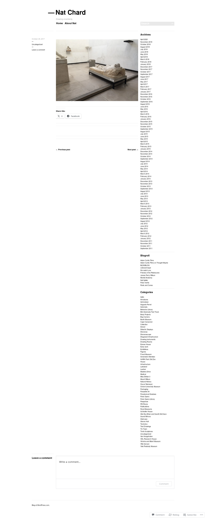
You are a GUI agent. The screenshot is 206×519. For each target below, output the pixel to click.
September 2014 (146, 158)
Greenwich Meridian (147, 356)
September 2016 (146, 101)
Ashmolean (144, 302)
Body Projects (145, 314)
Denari (142, 326)
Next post (133, 149)
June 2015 (144, 136)
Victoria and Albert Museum (150, 441)
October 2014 (145, 156)
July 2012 (143, 223)
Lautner (143, 369)
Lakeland (143, 366)
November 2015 (146, 124)
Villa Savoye (144, 444)
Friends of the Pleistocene (149, 272)
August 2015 (145, 131)
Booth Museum (145, 319)
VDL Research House (148, 439)
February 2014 (145, 176)
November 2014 (146, 153)
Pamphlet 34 (144, 391)
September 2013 (146, 188)
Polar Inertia (144, 282)
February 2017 (145, 89)
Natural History (145, 381)
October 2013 (145, 186)
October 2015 (145, 126)
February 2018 (145, 61)
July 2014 (143, 163)
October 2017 (145, 71)
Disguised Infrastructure (149, 336)
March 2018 (144, 59)
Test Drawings (145, 426)
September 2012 (146, 218)
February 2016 (145, 116)
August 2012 (145, 221)
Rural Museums (146, 409)
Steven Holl (144, 421)
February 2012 (145, 236)
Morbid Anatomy (146, 277)
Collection (143, 324)
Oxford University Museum (150, 386)
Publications (144, 406)
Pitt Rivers (144, 404)
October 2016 (145, 99)
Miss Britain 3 (145, 376)
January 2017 (145, 91)
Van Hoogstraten (146, 436)
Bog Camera (145, 317)
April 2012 (144, 231)
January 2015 (145, 149)
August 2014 (145, 161)
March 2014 (144, 173)
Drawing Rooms (146, 341)
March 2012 (144, 233)
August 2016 (145, 104)
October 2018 (145, 44)
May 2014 (144, 168)
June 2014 (144, 166)
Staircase (143, 419)
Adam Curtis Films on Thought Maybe (154, 262)
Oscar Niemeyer (146, 384)
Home (59, 23)
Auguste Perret (145, 304)
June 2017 (144, 79)
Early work (144, 346)
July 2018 (143, 49)
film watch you (145, 270)
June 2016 (144, 106)
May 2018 (144, 54)
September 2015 (146, 129)
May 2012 (144, 228)
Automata (143, 307)
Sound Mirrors (145, 416)
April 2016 (144, 111)
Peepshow (144, 401)
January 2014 (145, 178)
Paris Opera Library (147, 399)
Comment (164, 483)
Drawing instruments (147, 339)
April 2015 (144, 141)
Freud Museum (146, 354)
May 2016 (144, 109)
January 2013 (145, 208)
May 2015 (144, 139)
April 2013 (144, 201)
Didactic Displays (146, 329)
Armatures (144, 299)
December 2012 (146, 211)
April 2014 (144, 171)
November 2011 (146, 243)
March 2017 (144, 86)
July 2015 (143, 134)
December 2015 (146, 121)
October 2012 (145, 216)
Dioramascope (145, 334)
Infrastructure (145, 364)
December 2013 (146, 181)
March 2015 (144, 144)
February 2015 (145, 146)
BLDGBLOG (145, 265)
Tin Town (143, 429)
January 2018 (145, 64)
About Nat (70, 23)
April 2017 (144, 84)
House (142, 361)
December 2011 (146, 241)
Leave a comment (38, 49)
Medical (143, 374)
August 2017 (145, 76)
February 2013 (145, 206)
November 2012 (146, 213)
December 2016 (146, 94)
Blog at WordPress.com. (41, 505)
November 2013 (146, 183)
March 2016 (144, 114)
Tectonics (143, 424)
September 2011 (146, 248)
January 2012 (145, 238)
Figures (143, 351)
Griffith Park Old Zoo (147, 359)
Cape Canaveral (146, 322)
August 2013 (145, 191)
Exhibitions (144, 349)
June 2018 (144, 52)
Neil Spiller (144, 280)
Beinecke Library (146, 309)
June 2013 (144, 196)
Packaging (144, 389)
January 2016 (145, 119)
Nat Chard (71, 12)
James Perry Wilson (147, 275)
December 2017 (146, 66)
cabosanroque (145, 267)
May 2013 (144, 198)
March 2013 (144, 203)
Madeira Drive (145, 371)
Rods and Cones (146, 285)
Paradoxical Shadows (148, 394)
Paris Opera (144, 396)
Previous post (63, 149)
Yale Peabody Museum (148, 446)
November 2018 (146, 42)
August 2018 (145, 47)
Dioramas (143, 331)
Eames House (145, 344)
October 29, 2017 (38, 39)
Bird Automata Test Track (149, 312)
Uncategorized (37, 44)
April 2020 (144, 39)
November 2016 (146, 96)
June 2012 (144, 226)
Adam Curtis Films (147, 260)
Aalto (142, 297)
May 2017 (144, 81)
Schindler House (146, 411)
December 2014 (146, 151)
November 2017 (146, 69)
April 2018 (144, 57)
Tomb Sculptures (146, 431)
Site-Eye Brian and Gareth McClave (153, 414)
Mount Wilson (145, 379)
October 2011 (145, 246)
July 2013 (143, 193)
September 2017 (146, 74)
